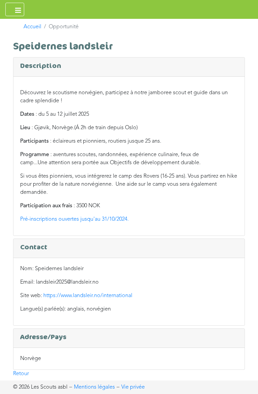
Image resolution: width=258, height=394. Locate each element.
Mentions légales (94, 387)
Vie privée (133, 387)
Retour (21, 374)
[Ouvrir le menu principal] (14, 9)
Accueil (32, 27)
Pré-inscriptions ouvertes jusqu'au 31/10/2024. (74, 219)
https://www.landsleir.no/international (87, 295)
